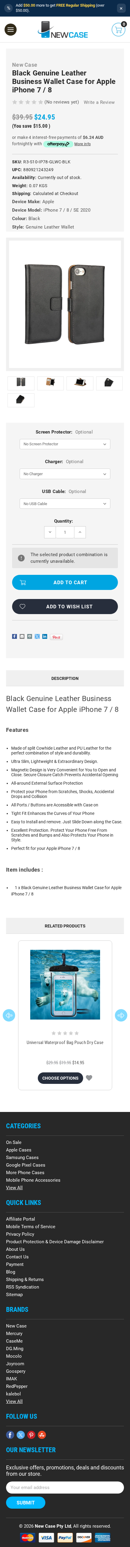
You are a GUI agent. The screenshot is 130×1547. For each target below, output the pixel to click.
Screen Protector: (64, 432)
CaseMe (14, 1341)
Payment (15, 1264)
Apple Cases (18, 1150)
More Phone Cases (25, 1172)
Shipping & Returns (25, 1279)
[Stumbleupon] (42, 1435)
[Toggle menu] (11, 30)
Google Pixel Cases (25, 1165)
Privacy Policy (20, 1234)
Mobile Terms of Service (30, 1226)
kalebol (13, 1394)
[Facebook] (14, 636)
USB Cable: (64, 491)
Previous (9, 1015)
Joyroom (15, 1363)
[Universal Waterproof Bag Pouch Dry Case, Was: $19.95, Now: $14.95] (65, 985)
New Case (16, 1326)
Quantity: (63, 521)
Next (121, 1015)
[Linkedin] (44, 636)
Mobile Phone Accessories (33, 1180)
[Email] (22, 636)
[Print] (29, 636)
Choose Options (60, 1078)
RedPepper (17, 1386)
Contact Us (17, 1257)
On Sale (13, 1142)
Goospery (15, 1371)
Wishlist (89, 1078)
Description (65, 678)
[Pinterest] (56, 637)
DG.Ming (14, 1348)
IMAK (11, 1379)
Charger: (64, 461)
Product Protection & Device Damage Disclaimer (55, 1241)
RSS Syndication (22, 1287)
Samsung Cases (22, 1157)
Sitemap (14, 1294)
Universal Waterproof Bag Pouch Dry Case (65, 1042)
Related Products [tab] (65, 926)
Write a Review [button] (99, 102)
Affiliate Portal (20, 1219)
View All (14, 1187)
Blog (10, 1272)
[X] (37, 636)
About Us (15, 1249)
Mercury (14, 1333)
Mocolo (14, 1356)
